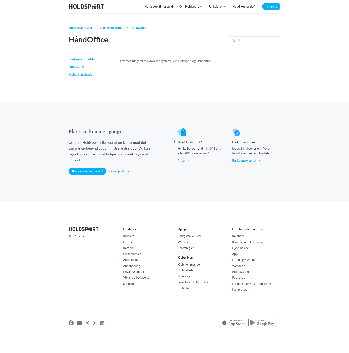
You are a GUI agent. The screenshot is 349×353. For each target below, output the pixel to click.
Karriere (128, 248)
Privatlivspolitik (133, 271)
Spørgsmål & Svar (189, 236)
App (235, 254)
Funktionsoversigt (244, 160)
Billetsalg (184, 276)
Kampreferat (240, 289)
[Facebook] (71, 322)
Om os (127, 242)
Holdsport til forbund (158, 6)
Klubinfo (183, 288)
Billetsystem (240, 271)
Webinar (183, 242)
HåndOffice (138, 27)
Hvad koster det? (244, 6)
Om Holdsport (189, 6)
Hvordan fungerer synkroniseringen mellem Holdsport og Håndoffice (165, 61)
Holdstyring (77, 66)
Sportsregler (186, 248)
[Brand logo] (86, 7)
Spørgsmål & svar (81, 27)
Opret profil (117, 171)
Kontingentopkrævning (247, 242)
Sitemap (128, 283)
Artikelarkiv (131, 260)
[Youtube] (79, 322)
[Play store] (262, 323)
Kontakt (128, 236)
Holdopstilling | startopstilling (252, 283)
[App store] (233, 323)
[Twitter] (87, 322)
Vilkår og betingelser (137, 277)
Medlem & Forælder (82, 59)
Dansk (78, 236)
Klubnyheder (186, 270)
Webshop (238, 266)
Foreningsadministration (193, 282)
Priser (182, 160)
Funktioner (215, 6)
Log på (270, 6)
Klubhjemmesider (189, 264)
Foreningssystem (243, 260)
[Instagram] (95, 322)
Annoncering (131, 266)
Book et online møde (86, 171)
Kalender (238, 236)
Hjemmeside (240, 248)
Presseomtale (132, 254)
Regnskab (238, 277)
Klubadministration (111, 27)
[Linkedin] (102, 322)
